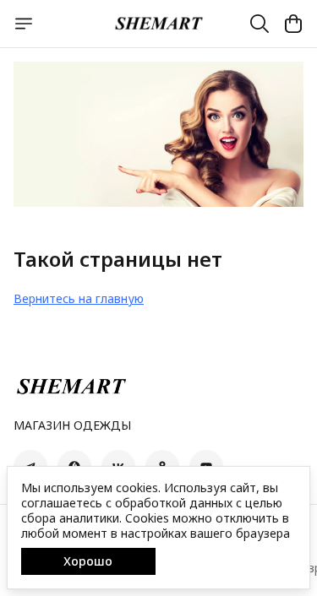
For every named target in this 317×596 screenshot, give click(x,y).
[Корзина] (293, 24)
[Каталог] (24, 24)
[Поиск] (259, 24)
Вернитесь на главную (79, 298)
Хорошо (87, 561)
